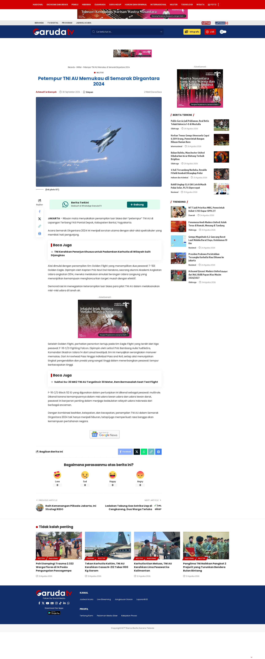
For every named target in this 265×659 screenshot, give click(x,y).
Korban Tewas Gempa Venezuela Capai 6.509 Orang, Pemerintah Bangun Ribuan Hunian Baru (190, 138)
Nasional (174, 192)
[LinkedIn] (64, 603)
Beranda (71, 67)
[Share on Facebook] (39, 211)
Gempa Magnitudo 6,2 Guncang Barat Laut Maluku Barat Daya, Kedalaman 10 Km (207, 240)
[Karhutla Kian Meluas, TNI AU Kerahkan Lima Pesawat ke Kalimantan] (157, 545)
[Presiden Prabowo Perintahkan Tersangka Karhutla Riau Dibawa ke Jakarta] (178, 258)
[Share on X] (39, 218)
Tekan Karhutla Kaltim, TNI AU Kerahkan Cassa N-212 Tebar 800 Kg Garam (106, 567)
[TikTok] (60, 603)
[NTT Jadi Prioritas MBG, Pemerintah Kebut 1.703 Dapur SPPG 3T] (178, 212)
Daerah (191, 215)
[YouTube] (47, 603)
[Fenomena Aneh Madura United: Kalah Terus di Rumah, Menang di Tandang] (178, 226)
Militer (79, 67)
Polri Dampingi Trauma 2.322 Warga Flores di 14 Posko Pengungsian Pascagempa (55, 567)
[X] (43, 603)
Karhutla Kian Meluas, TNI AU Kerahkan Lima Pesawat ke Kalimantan (153, 567)
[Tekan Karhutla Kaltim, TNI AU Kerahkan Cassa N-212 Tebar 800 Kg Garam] (108, 545)
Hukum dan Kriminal (179, 177)
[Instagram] (56, 603)
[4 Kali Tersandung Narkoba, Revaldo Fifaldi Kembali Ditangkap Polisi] (221, 174)
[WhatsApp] (68, 603)
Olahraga (175, 128)
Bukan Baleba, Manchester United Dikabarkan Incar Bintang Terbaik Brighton (188, 156)
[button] (192, 32)
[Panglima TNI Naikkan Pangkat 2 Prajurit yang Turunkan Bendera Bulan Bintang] (206, 545)
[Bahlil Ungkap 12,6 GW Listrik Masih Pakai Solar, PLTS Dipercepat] (221, 189)
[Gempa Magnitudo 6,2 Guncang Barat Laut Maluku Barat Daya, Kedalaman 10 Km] (178, 241)
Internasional (176, 146)
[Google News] (52, 603)
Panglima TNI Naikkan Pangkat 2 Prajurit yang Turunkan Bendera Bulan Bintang (204, 567)
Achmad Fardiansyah (46, 91)
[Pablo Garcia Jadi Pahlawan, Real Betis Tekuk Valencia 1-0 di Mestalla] (221, 125)
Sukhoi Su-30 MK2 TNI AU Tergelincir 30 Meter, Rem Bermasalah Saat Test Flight (106, 382)
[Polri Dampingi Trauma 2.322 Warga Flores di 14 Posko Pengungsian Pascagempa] (59, 545)
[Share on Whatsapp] (144, 452)
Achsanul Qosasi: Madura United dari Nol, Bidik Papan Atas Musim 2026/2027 (207, 274)
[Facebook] (39, 603)
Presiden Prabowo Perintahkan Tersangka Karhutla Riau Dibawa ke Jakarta (206, 257)
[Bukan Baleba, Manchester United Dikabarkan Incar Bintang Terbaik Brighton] (221, 157)
